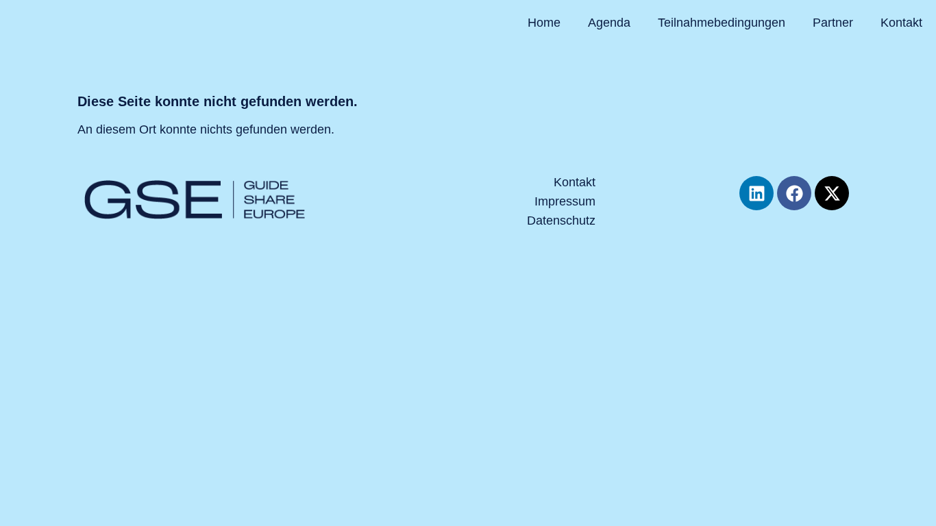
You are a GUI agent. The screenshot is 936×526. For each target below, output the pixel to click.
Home (544, 22)
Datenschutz (561, 220)
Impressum (564, 201)
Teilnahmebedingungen (721, 22)
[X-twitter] (832, 193)
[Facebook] (794, 193)
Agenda (609, 22)
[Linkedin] (756, 193)
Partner (833, 22)
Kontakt (901, 22)
